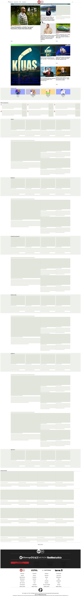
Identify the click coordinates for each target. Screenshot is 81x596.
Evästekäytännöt (48, 593)
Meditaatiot (58, 577)
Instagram (64, 565)
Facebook (64, 563)
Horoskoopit (22, 584)
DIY (46, 579)
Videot (12, 119)
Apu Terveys (22, 582)
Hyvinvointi (59, 575)
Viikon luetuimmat (4, 102)
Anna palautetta (37, 565)
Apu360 (22, 575)
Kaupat (46, 577)
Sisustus (46, 582)
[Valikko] (8, 2)
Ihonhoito (34, 577)
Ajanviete (13, 449)
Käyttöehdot (35, 593)
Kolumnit (12, 177)
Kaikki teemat (22, 586)
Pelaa (18, 96)
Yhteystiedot (36, 563)
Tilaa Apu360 (19, 562)
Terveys (58, 584)
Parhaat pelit (13, 88)
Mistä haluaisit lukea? (19, 563)
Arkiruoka (46, 575)
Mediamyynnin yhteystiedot (50, 564)
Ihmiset (34, 575)
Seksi (59, 582)
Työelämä (34, 584)
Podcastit (22, 580)
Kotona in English (46, 584)
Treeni (34, 580)
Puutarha (46, 580)
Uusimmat (22, 573)
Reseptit (46, 573)
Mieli (59, 579)
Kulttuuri (34, 579)
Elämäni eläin (13, 294)
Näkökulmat (22, 579)
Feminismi (34, 573)
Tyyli (34, 582)
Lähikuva (12, 353)
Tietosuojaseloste (41, 593)
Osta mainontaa (50, 562)
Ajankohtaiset (22, 577)
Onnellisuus (58, 580)
